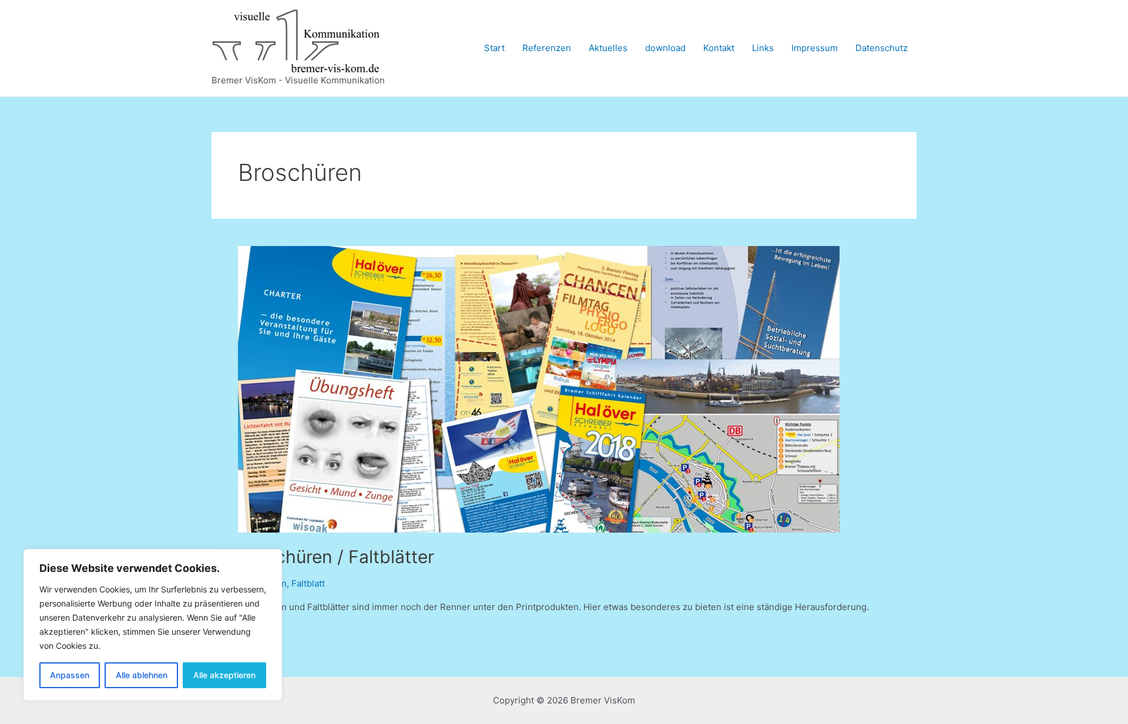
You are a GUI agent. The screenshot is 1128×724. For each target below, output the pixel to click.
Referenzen (546, 47)
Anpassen (69, 675)
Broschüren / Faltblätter (336, 556)
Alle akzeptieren (224, 675)
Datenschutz (881, 47)
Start (494, 47)
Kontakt (718, 47)
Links (763, 47)
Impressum (814, 47)
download (665, 47)
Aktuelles (608, 47)
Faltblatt (308, 583)
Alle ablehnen (141, 675)
